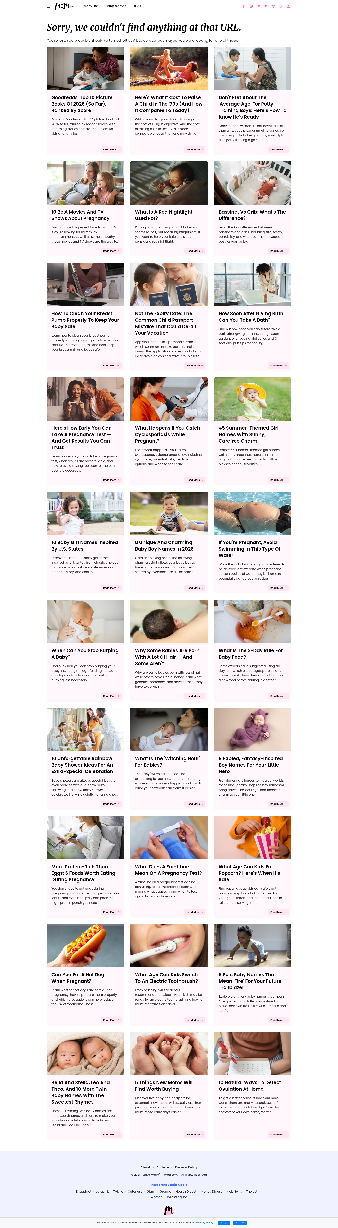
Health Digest (186, 1191)
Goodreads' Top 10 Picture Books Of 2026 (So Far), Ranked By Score (82, 104)
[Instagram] (251, 6)
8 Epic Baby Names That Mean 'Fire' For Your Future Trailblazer (250, 981)
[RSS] (288, 6)
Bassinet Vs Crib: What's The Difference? (252, 215)
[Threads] (273, 6)
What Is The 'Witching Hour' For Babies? (167, 762)
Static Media (150, 1175)
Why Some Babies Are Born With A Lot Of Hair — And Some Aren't (167, 657)
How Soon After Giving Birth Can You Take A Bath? (251, 317)
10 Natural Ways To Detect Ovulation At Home (250, 1086)
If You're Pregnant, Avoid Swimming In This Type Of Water (249, 549)
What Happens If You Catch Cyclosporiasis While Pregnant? (167, 435)
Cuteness (135, 1191)
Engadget (83, 1191)
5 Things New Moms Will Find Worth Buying (164, 1086)
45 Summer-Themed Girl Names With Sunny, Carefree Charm (249, 435)
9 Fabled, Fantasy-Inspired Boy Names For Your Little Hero (251, 765)
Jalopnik (102, 1191)
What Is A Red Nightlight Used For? (163, 215)
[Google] (281, 6)
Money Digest (211, 1191)
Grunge (165, 1191)
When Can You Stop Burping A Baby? (85, 654)
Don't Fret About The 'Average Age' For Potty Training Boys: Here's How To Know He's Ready (252, 107)
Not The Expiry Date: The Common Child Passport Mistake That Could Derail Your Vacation (165, 324)
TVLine (118, 1191)
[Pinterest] (259, 6)
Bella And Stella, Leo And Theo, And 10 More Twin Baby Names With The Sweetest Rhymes (80, 1092)
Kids (137, 6)
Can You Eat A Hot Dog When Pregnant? (77, 978)
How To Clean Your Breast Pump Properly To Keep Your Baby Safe (85, 320)
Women (156, 1197)
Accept (224, 1223)
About (145, 1167)
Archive (162, 1167)
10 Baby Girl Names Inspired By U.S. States (84, 546)
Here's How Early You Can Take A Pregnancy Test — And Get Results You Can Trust (81, 438)
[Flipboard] (266, 6)
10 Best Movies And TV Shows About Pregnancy (80, 215)
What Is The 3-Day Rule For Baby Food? (251, 654)
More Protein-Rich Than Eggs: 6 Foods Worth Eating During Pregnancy (83, 873)
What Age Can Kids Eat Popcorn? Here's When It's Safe (249, 873)
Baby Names (116, 6)
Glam (151, 1191)
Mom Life (91, 6)
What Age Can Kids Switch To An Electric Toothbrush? (166, 978)
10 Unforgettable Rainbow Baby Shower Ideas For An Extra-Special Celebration (82, 765)
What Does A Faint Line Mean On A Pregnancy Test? (168, 870)
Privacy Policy (186, 1167)
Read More (109, 149)
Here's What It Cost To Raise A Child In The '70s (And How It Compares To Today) (168, 104)
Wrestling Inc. (177, 1197)
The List (251, 1191)
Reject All (240, 1223)
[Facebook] (244, 6)
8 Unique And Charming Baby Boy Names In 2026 (164, 546)
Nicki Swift (234, 1191)
